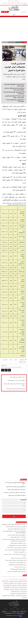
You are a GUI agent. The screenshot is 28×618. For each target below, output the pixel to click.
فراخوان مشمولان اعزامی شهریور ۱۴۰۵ (17, 569)
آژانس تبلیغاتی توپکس (6, 595)
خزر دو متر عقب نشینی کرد (19, 567)
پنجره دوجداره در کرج (18, 583)
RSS (15, 607)
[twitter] (6, 370)
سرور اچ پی (25, 583)
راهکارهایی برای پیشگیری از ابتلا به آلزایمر (15, 486)
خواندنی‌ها (24, 4)
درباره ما (23, 609)
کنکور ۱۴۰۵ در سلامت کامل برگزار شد (17, 537)
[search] (26, 11)
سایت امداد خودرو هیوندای (16, 591)
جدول (16, 359)
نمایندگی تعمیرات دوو (23, 587)
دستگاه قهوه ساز (6, 589)
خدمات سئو (25, 581)
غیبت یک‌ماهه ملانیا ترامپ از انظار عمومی (17, 564)
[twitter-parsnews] (4, 11)
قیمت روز (5, 359)
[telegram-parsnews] (6, 11)
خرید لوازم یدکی (6, 583)
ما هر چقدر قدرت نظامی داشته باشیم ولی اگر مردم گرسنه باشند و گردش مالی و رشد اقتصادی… (13, 540)
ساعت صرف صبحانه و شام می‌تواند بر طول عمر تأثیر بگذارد (14, 384)
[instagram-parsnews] (2, 11)
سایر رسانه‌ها (23, 479)
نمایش (25, 575)
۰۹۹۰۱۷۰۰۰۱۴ (12, 579)
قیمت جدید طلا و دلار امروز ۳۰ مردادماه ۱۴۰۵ (15, 389)
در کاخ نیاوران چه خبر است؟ (19, 552)
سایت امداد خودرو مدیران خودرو (21, 595)
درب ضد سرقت (14, 585)
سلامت (22, 3)
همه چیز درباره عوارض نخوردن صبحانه (16, 489)
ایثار (15, 3)
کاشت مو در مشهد (5, 581)
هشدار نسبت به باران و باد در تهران (18, 558)
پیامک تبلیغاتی (24, 585)
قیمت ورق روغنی (24, 591)
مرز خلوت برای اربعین (23, 589)
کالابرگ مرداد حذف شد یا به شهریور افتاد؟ (16, 380)
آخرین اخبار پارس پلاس (21, 522)
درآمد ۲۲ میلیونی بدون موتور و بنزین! (17, 377)
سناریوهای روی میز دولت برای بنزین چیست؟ (16, 535)
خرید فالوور (17, 589)
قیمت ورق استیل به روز (7, 585)
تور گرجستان (13, 595)
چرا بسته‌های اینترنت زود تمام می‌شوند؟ (17, 562)
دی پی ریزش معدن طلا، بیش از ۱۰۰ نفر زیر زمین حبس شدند (14, 555)
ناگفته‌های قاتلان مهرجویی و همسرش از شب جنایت (15, 483)
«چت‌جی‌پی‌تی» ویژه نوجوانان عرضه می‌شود (16, 529)
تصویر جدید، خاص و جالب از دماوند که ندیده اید (15, 526)
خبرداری (15, 581)
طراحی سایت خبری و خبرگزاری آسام (12, 615)
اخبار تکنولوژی (12, 583)
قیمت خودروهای (22, 362)
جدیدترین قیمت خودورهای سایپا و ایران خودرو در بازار (14, 85)
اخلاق (12, 3)
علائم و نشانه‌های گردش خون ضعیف (16, 495)
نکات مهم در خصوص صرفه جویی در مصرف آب (14, 492)
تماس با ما (11, 609)
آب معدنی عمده (13, 593)
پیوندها (5, 609)
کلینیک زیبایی (20, 581)
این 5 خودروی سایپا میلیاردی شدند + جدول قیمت (15, 100)
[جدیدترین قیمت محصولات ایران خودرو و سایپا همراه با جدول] (9, 370)
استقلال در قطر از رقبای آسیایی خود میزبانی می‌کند (15, 550)
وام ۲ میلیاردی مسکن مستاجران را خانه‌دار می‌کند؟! (15, 560)
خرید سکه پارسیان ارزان (8, 587)
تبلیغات (17, 609)
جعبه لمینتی (12, 589)
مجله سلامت (11, 581)
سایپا (11, 359)
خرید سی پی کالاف (15, 587)
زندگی (25, 3)
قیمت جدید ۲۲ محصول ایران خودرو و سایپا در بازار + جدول (14, 96)
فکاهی (9, 3)
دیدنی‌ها (5, 3)
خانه (25, 42)
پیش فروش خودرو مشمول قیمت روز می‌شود (16, 571)
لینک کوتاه (4, 365)
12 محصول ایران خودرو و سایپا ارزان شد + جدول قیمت (13, 92)
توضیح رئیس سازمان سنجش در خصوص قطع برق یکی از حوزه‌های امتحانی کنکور (14, 532)
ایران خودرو (22, 359)
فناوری (18, 3)
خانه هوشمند (24, 597)
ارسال (14, 516)
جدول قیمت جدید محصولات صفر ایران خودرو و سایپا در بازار (14, 89)
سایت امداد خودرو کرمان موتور (21, 593)
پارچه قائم (19, 585)
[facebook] (2, 370)
